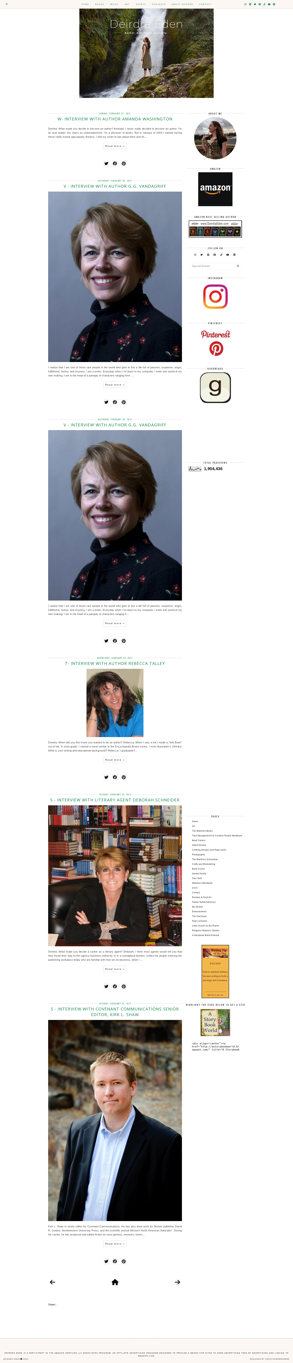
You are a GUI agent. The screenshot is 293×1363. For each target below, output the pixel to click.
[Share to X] (106, 163)
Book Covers (198, 869)
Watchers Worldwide (202, 883)
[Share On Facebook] (115, 163)
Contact (205, 4)
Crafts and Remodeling (203, 864)
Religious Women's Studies (206, 930)
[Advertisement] (215, 435)
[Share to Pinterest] (124, 163)
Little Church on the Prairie (205, 926)
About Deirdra (182, 4)
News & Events (199, 921)
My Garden (197, 907)
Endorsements (199, 911)
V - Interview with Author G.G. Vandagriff (115, 186)
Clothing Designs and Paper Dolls (209, 850)
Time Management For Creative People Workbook (217, 835)
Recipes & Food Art (201, 897)
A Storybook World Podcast (205, 935)
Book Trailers (199, 840)
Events (141, 4)
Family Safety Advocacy (204, 902)
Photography (198, 854)
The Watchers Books (202, 831)
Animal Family (199, 873)
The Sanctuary (199, 916)
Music (114, 4)
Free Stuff (197, 878)
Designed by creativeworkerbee (270, 1359)
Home (85, 4)
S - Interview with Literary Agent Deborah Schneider (115, 800)
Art (127, 4)
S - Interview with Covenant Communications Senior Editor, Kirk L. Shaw (115, 1011)
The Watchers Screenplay (205, 859)
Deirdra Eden (146, 23)
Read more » (115, 146)
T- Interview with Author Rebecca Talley (115, 663)
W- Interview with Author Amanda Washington (115, 119)
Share (51, 1304)
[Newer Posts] (52, 1282)
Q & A (195, 888)
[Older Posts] (177, 1282)
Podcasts (159, 4)
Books (99, 4)
